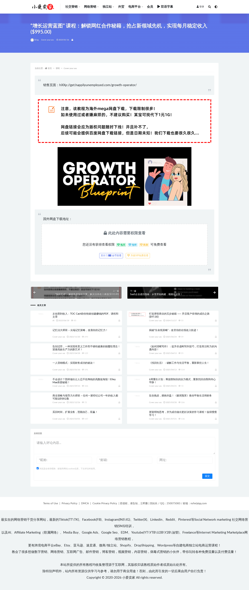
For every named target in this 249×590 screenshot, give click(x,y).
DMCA (85, 503)
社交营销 (71, 6)
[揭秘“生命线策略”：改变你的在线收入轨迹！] (137, 337)
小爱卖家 (128, 577)
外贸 (121, 6)
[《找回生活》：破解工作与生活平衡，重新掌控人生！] (137, 363)
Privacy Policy (69, 503)
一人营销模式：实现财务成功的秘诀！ (74, 363)
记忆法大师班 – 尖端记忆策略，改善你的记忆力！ (80, 330)
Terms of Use (50, 503)
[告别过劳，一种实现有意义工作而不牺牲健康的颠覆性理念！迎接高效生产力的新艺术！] (40, 353)
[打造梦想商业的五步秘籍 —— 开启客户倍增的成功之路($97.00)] (137, 314)
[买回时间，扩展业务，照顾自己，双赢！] (40, 419)
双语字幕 (167, 6)
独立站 (107, 6)
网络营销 (90, 6)
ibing (36, 40)
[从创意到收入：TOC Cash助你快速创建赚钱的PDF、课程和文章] (40, 313)
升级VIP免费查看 (139, 255)
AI (53, 320)
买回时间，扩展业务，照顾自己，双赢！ (75, 412)
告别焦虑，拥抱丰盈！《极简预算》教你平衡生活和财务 (180, 395)
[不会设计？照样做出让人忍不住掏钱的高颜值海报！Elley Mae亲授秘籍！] (40, 379)
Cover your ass (47, 40)
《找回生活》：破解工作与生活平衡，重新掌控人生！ (179, 363)
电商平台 (134, 6)
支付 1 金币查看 (111, 255)
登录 (201, 7)
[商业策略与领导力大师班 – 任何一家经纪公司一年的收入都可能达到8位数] (40, 402)
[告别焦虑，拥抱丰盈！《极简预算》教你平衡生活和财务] (137, 395)
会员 (150, 6)
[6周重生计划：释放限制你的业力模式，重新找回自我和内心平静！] (137, 379)
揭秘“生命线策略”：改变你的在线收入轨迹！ (174, 330)
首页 (50, 68)
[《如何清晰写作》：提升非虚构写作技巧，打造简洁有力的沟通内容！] (137, 346)
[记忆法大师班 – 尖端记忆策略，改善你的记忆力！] (40, 337)
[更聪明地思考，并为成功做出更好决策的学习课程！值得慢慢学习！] (137, 419)
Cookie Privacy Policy (104, 503)
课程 (58, 68)
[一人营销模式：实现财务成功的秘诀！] (40, 370)
